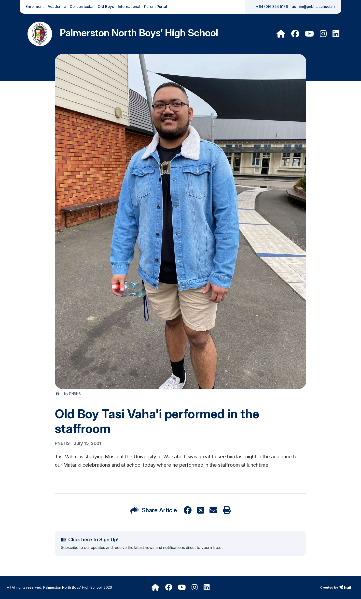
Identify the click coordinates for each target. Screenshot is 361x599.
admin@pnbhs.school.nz (313, 6)
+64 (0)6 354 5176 (272, 6)
